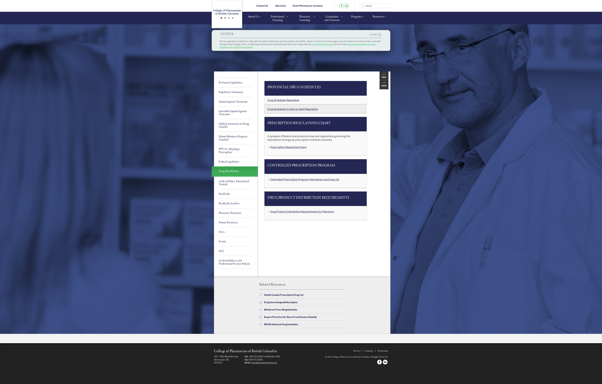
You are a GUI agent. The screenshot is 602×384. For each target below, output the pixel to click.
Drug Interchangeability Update (281, 302)
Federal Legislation (229, 161)
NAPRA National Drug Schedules (281, 324)
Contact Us (262, 5)
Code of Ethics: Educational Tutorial (234, 182)
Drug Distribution (229, 171)
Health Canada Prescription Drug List (284, 294)
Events (222, 241)
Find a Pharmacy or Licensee (308, 5)
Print (384, 77)
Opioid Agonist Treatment (233, 101)
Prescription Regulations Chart (288, 147)
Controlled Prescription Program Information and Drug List (305, 179)
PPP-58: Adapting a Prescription (229, 150)
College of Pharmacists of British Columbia (227, 14)
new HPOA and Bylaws (322, 44)
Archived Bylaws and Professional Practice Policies (234, 262)
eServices (280, 5)
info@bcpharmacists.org (264, 362)
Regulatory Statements (231, 92)
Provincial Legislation (230, 82)
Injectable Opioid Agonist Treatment (233, 112)
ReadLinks (224, 194)
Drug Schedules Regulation (283, 100)
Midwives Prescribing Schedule (280, 309)
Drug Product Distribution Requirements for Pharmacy (302, 211)
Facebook (341, 5)
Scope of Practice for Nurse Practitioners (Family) (290, 317)
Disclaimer (383, 350)
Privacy (357, 350)
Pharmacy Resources (230, 213)
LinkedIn (346, 5)
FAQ (221, 251)
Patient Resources (228, 222)
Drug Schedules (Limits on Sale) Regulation (292, 109)
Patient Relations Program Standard (233, 137)
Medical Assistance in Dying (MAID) (234, 125)
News (222, 232)
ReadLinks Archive (229, 203)
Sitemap (369, 350)
